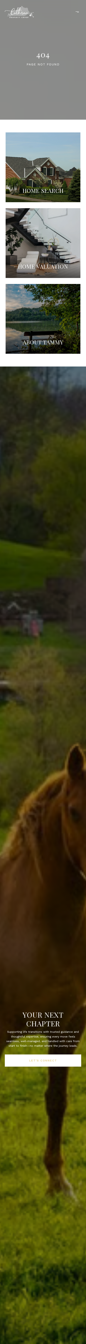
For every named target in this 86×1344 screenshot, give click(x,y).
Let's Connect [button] (43, 1060)
